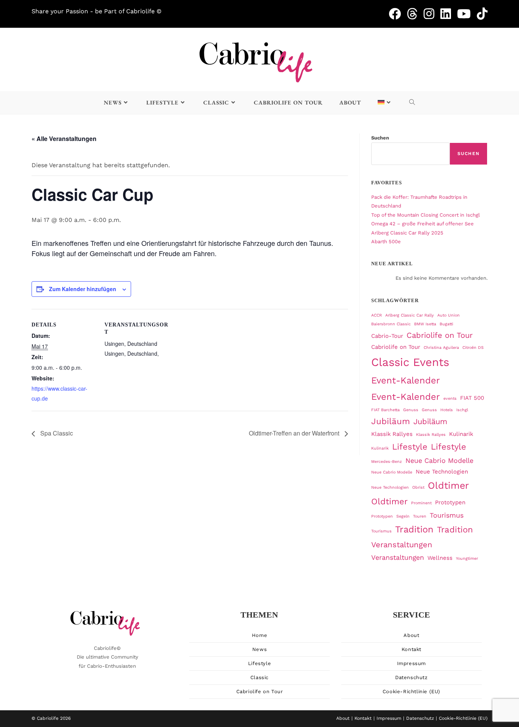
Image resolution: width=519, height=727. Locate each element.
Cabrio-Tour (387, 336)
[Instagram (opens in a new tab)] (432, 14)
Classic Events (410, 362)
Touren (419, 516)
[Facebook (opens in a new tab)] (398, 14)
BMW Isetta (425, 324)
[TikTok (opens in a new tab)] (482, 14)
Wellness (440, 557)
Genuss (410, 409)
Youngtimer (467, 558)
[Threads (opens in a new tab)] (415, 14)
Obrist (418, 487)
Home (259, 635)
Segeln (403, 516)
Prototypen (450, 502)
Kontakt (411, 649)
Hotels (446, 409)
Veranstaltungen (401, 544)
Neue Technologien (442, 471)
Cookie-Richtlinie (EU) (411, 691)
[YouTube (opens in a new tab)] (467, 14)
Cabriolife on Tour (440, 335)
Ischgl (462, 409)
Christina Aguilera (441, 347)
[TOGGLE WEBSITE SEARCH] (412, 102)
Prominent (421, 503)
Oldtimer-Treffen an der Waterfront (295, 433)
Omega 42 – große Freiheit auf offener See (422, 223)
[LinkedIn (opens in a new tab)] (448, 14)
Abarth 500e (386, 241)
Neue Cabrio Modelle (439, 460)
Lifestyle (409, 446)
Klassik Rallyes (392, 434)
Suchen (380, 138)
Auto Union (448, 315)
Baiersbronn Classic (391, 324)
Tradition (414, 529)
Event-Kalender (405, 380)
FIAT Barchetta (385, 409)
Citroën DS (473, 347)
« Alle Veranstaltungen (64, 138)
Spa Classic (56, 433)
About (411, 635)
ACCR (376, 315)
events (450, 398)
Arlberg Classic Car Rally (409, 315)
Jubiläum (390, 421)
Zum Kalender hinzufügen (82, 289)
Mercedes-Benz (386, 461)
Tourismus (447, 515)
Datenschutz (411, 677)
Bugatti (446, 324)
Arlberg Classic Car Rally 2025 (407, 233)
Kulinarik (461, 434)
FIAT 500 (472, 397)
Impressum (411, 663)
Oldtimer (448, 485)
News (259, 649)
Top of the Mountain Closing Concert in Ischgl (425, 215)
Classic (259, 677)
